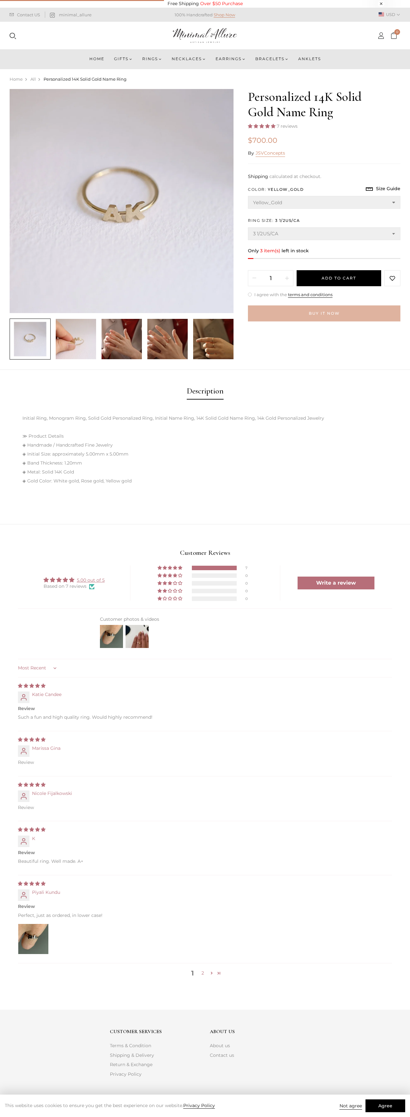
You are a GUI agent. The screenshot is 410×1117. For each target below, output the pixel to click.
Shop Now (224, 14)
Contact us (222, 1055)
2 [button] (202, 973)
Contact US (28, 14)
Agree (385, 1106)
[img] (31, 686)
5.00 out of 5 (91, 580)
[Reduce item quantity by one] (254, 278)
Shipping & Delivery (132, 1055)
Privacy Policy (126, 1074)
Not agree (351, 1106)
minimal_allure (75, 14)
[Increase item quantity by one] (287, 278)
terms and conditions (310, 294)
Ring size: (274, 220)
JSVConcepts (270, 153)
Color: (276, 189)
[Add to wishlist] (392, 278)
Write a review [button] (336, 583)
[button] (262, 126)
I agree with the (292, 294)
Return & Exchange (131, 1064)
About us (220, 1045)
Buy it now (324, 313)
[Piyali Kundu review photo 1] (33, 939)
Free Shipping (205, 3)
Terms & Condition (130, 1045)
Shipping (258, 176)
